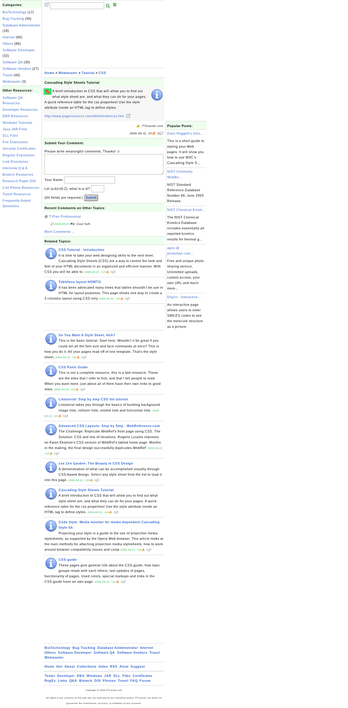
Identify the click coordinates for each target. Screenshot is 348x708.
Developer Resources (20, 109)
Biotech (85, 680)
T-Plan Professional (65, 216)
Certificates (142, 676)
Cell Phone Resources (21, 187)
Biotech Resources (18, 174)
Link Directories (15, 161)
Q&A (73, 680)
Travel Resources (17, 194)
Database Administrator (21, 25)
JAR (107, 676)
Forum (145, 680)
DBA (81, 676)
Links (62, 680)
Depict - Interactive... (184, 297)
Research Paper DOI (19, 181)
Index (103, 666)
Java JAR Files (15, 129)
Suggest (137, 666)
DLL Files (10, 135)
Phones (109, 680)
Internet (9, 37)
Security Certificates (19, 148)
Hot (59, 666)
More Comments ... (60, 231)
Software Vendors (17, 68)
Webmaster (12, 81)
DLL (116, 676)
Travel (8, 75)
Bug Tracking (13, 18)
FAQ (134, 680)
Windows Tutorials (17, 122)
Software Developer (19, 50)
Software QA (13, 62)
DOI (97, 680)
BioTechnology (15, 12)
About (69, 666)
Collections (86, 666)
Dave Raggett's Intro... (185, 133)
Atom (123, 666)
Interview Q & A (15, 168)
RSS (113, 666)
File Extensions (15, 142)
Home (49, 73)
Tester (50, 676)
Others (8, 43)
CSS (102, 73)
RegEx (50, 680)
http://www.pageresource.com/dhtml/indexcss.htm (85, 116)
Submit (91, 197)
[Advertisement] (22, 270)
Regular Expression (19, 155)
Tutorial (88, 73)
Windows (94, 676)
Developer (66, 676)
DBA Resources (15, 116)
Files (126, 676)
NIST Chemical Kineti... (186, 210)
